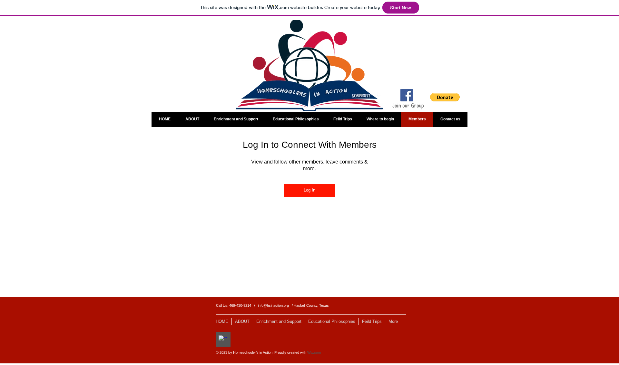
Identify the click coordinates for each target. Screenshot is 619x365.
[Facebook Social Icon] (406, 95)
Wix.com (314, 352)
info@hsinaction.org (273, 305)
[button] (445, 97)
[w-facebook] (223, 339)
